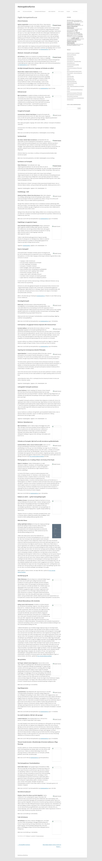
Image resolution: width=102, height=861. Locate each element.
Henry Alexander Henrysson (72, 27)
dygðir (72, 21)
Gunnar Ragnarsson (77, 25)
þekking (78, 45)
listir (74, 31)
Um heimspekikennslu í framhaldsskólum (75, 98)
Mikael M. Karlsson (70, 34)
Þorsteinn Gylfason (72, 45)
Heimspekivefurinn (26, 6)
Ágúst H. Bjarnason (79, 44)
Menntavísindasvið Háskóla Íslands (74, 71)
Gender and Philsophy (71, 54)
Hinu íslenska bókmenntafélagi (36, 456)
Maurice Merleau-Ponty (78, 33)
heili (82, 25)
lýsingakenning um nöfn (71, 32)
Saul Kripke (69, 38)
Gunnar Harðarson (70, 25)
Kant (76, 30)
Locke (76, 31)
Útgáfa (68, 11)
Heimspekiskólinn (70, 58)
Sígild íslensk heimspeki (71, 42)
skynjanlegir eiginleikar (77, 39)
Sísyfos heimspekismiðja (72, 83)
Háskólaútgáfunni (44, 49)
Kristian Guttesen (40, 836)
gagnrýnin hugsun (73, 24)
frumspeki (81, 21)
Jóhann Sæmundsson (71, 30)
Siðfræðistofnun (70, 84)
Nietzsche (69, 35)
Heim (19, 11)
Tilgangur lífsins (73, 44)
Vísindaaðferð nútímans (24, 844)
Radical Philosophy (71, 79)
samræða (80, 37)
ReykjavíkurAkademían (71, 81)
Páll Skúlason (69, 36)
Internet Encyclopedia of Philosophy (74, 68)
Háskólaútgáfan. (27, 245)
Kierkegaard (70, 31)
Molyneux (76, 34)
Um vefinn (75, 11)
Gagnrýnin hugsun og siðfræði (73, 53)
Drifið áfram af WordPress (23, 855)
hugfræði (77, 28)
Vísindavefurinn (70, 99)
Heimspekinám (70, 56)
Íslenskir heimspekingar (40, 11)
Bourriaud (69, 21)
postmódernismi (80, 35)
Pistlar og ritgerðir (27, 11)
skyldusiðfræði (69, 39)
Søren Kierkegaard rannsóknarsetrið (74, 94)
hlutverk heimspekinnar (71, 28)
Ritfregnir (28, 836)
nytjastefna (74, 35)
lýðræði (78, 32)
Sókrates (68, 44)
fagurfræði (76, 21)
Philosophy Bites (70, 76)
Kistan (68, 69)
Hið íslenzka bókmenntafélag (73, 64)
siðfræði (75, 38)
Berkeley (69, 20)
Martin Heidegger (70, 33)
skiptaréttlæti (81, 38)
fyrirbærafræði (69, 22)
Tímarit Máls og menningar (72, 96)
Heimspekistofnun (71, 59)
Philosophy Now (70, 78)
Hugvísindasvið (70, 66)
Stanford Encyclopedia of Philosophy (74, 93)
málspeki (80, 34)
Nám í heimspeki (51, 11)
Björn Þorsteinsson (77, 20)
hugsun (81, 28)
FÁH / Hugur (61, 11)
